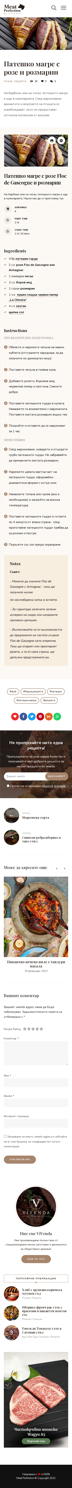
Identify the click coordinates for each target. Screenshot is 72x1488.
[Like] (15, 716)
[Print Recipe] (52, 140)
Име (7, 1075)
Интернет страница (16, 1116)
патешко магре (27, 700)
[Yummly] (49, 716)
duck (14, 691)
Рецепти (21, 81)
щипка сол (16, 312)
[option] (36, 925)
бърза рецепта (34, 691)
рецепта (50, 700)
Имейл (9, 1096)
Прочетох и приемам (37, 786)
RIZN (47, 1474)
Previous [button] (56, 868)
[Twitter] (32, 716)
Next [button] (64, 868)
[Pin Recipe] (61, 140)
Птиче (8, 81)
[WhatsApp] (57, 716)
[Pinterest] (40, 716)
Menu (64, 9)
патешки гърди (27, 259)
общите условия (53, 786)
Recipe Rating (12, 1029)
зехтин (21, 306)
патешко (56, 691)
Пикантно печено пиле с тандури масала (36, 964)
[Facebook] (23, 716)
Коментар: (11, 1038)
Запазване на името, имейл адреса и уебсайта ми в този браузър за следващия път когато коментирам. (35, 1141)
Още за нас (36, 1259)
